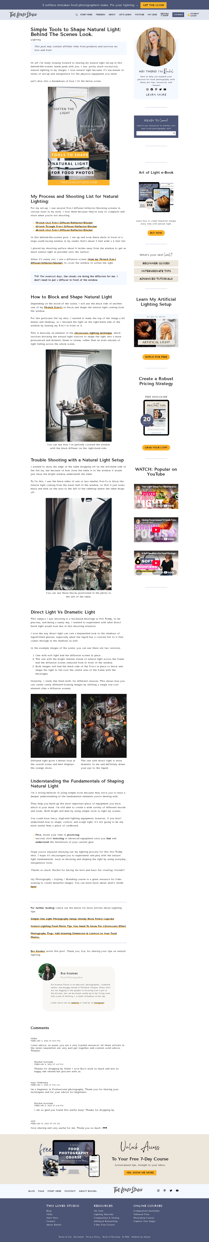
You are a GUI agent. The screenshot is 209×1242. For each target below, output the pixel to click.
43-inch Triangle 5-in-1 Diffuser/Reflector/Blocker (66, 226)
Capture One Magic (144, 1221)
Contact (70, 1191)
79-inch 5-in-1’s (53, 307)
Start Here (54, 1191)
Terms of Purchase (111, 1237)
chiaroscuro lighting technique (93, 333)
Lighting (36, 39)
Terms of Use (65, 1237)
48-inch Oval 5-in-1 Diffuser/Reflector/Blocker (64, 230)
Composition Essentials (147, 1211)
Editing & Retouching (106, 1221)
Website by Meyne (140, 1237)
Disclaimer (79, 1237)
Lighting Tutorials (103, 1214)
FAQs (41, 1191)
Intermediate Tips (156, 271)
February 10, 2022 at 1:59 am (45, 1124)
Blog (31, 1191)
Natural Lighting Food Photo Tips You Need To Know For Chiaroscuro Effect (78, 926)
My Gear (99, 1211)
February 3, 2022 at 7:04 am (45, 1085)
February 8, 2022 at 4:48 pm (48, 1106)
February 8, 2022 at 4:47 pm (48, 1064)
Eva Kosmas (38, 951)
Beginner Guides (156, 263)
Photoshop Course (144, 1218)
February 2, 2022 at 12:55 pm (45, 1041)
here (33, 886)
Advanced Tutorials (156, 278)
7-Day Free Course (104, 1225)
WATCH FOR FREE (156, 357)
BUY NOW (156, 233)
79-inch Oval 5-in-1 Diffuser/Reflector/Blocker (64, 222)
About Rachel (88, 1191)
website (75, 1003)
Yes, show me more (140, 1172)
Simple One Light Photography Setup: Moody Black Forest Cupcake (72, 919)
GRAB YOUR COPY (156, 447)
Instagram (99, 1003)
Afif (33, 1121)
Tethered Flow (141, 1214)
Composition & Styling (106, 1218)
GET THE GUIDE (153, 5)
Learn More (156, 94)
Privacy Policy (93, 1237)
